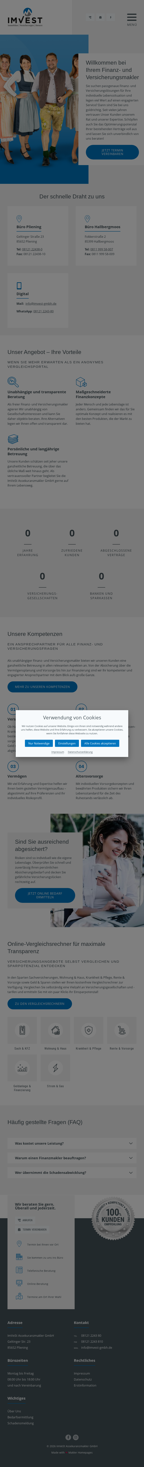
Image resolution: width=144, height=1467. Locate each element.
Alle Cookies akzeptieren (100, 743)
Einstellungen (67, 743)
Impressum (57, 752)
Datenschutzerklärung (80, 752)
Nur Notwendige (39, 743)
